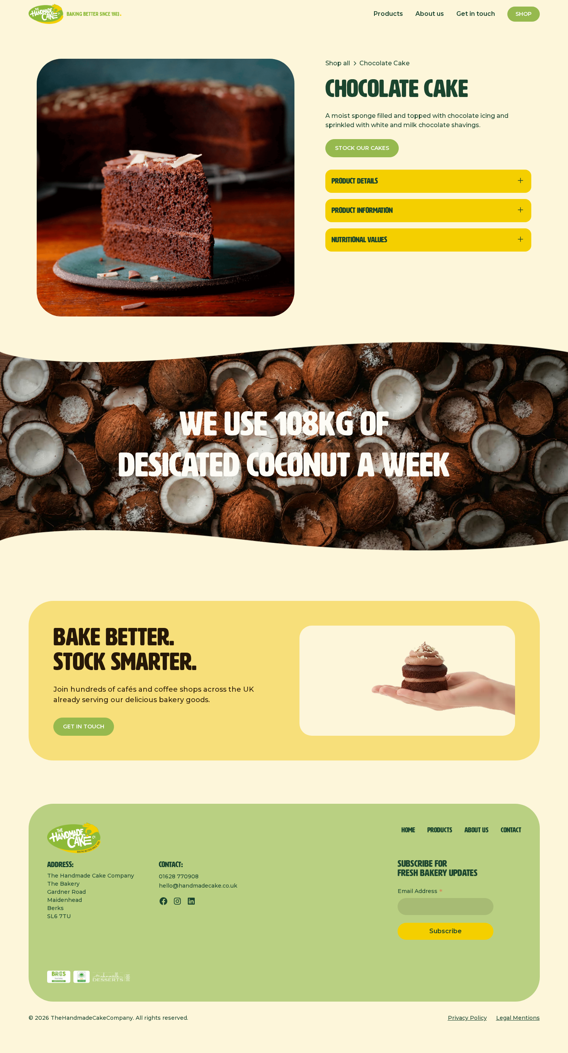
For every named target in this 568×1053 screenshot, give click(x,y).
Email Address (420, 891)
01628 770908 (179, 876)
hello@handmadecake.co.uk (198, 885)
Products (388, 13)
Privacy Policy (467, 1017)
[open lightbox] (165, 187)
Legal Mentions (518, 1017)
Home (408, 830)
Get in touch (475, 13)
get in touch (83, 726)
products (439, 830)
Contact (511, 830)
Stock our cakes (362, 148)
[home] (75, 14)
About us (429, 13)
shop (523, 13)
